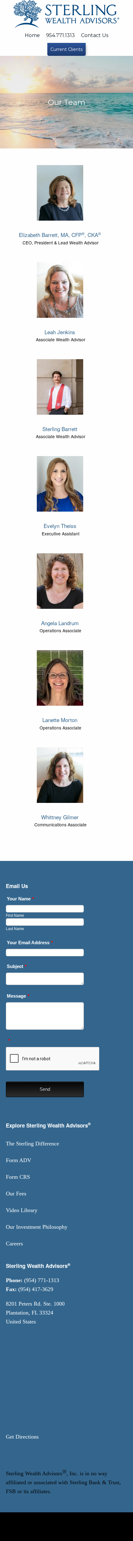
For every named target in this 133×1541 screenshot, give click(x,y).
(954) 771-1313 (41, 1280)
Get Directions (22, 1437)
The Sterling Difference (32, 1143)
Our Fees (16, 1193)
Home (32, 35)
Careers (14, 1243)
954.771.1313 (60, 35)
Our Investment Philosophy (36, 1227)
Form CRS (18, 1177)
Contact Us (94, 35)
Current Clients (66, 49)
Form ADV (18, 1160)
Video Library (21, 1210)
